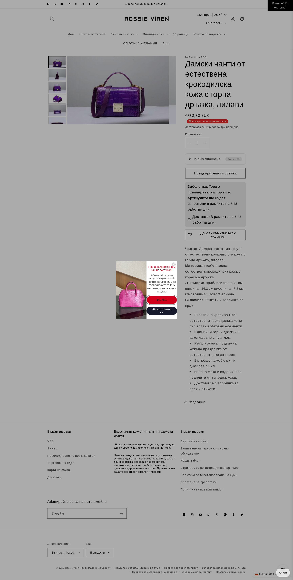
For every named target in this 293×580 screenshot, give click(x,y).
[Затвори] (174, 264)
